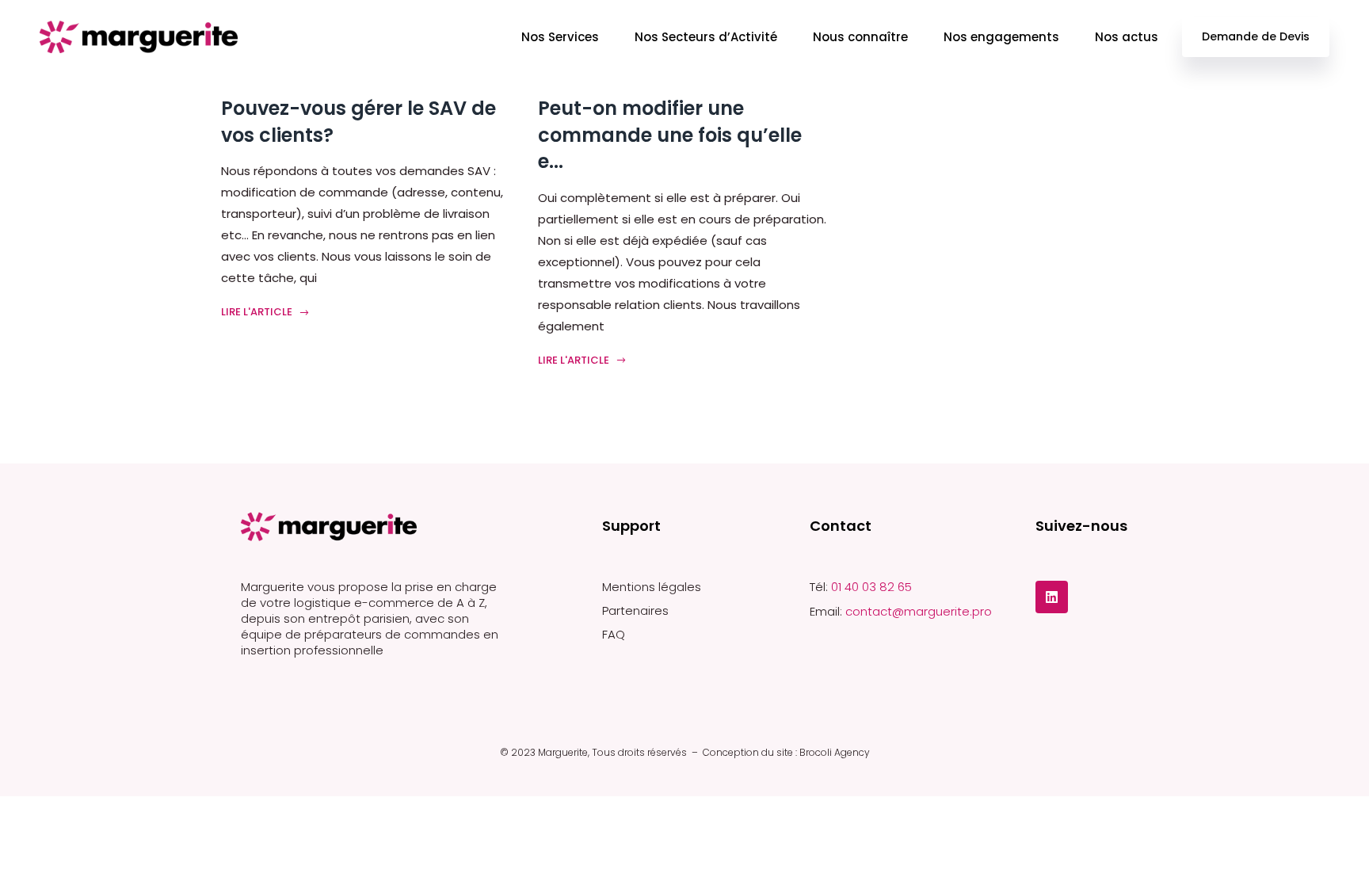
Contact (840, 526)
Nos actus (1126, 37)
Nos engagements (1001, 37)
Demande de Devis (1256, 36)
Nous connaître (860, 37)
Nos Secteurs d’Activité (706, 37)
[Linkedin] (1051, 597)
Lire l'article (258, 311)
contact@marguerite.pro (918, 611)
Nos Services (560, 37)
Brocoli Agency (834, 752)
